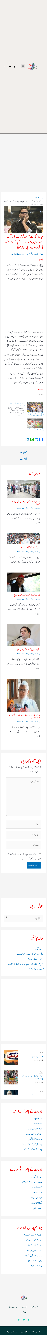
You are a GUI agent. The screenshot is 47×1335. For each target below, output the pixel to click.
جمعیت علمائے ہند (37, 1187)
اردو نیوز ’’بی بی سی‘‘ (36, 1266)
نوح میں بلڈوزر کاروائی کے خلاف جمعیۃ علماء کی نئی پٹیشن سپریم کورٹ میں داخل (24, 716)
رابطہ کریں (23, 1312)
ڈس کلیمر (24, 1307)
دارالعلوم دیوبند (37, 1118)
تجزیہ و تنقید (41, 1052)
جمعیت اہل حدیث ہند (36, 1198)
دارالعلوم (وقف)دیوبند (35, 1129)
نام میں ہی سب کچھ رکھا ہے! (35, 959)
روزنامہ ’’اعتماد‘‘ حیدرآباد (35, 1261)
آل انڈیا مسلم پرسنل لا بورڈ (34, 1176)
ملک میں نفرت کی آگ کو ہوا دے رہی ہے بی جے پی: (26, 595)
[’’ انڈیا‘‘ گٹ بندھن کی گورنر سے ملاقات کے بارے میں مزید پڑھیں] (23, 538)
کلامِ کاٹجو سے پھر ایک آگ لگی (35, 969)
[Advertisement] (23, 143)
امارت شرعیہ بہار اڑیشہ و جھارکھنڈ (32, 1182)
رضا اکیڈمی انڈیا (37, 1208)
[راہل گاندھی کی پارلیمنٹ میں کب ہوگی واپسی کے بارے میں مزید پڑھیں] (23, 635)
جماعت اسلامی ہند (36, 1192)
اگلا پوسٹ (23, 459)
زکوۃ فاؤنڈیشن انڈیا (36, 1203)
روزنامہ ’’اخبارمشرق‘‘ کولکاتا (33, 1256)
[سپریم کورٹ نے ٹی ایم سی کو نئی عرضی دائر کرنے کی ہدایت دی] (15, 409)
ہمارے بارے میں (12, 1307)
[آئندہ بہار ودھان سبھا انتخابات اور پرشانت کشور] (35, 423)
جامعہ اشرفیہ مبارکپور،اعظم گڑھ (33, 1149)
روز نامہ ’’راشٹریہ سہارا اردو (34, 1250)
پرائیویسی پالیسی (35, 1307)
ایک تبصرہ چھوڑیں (38, 254)
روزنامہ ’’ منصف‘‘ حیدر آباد (34, 1240)
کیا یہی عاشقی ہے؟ (38, 948)
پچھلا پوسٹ (23, 452)
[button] (23, 66)
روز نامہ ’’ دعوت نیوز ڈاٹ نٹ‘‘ (33, 1235)
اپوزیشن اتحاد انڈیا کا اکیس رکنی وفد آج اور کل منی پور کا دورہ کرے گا (25, 503)
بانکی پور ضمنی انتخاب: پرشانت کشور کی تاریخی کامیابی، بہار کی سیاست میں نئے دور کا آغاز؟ (35, 414)
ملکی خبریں (29, 254)
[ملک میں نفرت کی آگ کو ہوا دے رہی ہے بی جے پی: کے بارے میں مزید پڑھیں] (23, 582)
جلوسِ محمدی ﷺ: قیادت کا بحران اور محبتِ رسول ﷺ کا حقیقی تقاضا (25, 964)
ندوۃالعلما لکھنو (38, 1123)
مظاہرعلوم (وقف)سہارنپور (34, 1134)
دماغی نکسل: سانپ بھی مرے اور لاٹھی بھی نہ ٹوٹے (30, 954)
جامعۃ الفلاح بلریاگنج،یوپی (35, 1139)
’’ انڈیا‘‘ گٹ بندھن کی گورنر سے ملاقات (29, 547)
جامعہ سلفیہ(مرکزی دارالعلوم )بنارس (31, 1144)
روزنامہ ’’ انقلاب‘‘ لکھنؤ (35, 1245)
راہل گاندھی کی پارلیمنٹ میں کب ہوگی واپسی (28, 649)
